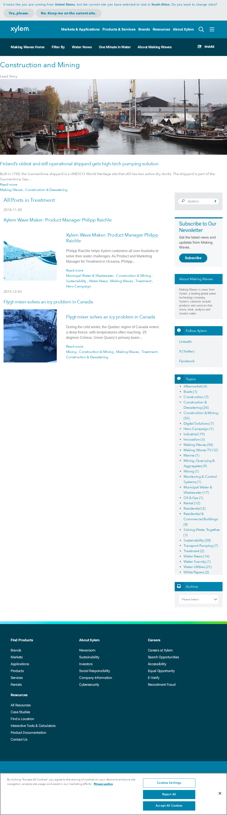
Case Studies (20, 712)
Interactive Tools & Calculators (33, 726)
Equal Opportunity (161, 671)
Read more (8, 184)
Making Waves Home (28, 47)
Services (17, 678)
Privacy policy (103, 784)
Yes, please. (19, 13)
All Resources (21, 705)
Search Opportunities (163, 657)
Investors (85, 664)
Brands (144, 29)
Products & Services (118, 29)
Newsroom (87, 650)
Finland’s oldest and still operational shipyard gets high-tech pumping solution (79, 163)
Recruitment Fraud (162, 684)
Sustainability (89, 657)
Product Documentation (28, 732)
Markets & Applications (80, 29)
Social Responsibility (94, 671)
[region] (113, 794)
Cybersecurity (89, 684)
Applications (20, 664)
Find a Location (22, 719)
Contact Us (19, 739)
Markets (17, 657)
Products (17, 671)
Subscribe (193, 258)
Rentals (16, 684)
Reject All (169, 794)
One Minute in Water (115, 47)
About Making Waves (154, 47)
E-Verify (153, 678)
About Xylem (183, 29)
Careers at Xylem (160, 650)
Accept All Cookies (169, 805)
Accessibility (157, 664)
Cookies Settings (169, 783)
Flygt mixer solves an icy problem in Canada (48, 301)
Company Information (95, 678)
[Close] (220, 793)
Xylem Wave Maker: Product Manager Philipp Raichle (58, 220)
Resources (161, 29)
